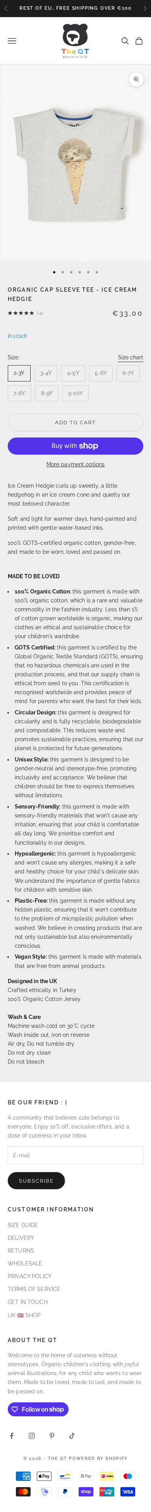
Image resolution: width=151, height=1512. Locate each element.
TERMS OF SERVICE (34, 1289)
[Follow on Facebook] (11, 1436)
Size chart (130, 357)
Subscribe (36, 1181)
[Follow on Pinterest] (52, 1436)
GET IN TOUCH (28, 1302)
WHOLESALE (25, 1263)
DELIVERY (21, 1238)
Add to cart (75, 422)
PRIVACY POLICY (29, 1276)
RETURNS (21, 1251)
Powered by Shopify (98, 1458)
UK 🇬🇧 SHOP (24, 1315)
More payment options (75, 464)
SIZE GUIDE (23, 1225)
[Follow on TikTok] (72, 1436)
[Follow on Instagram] (32, 1436)
